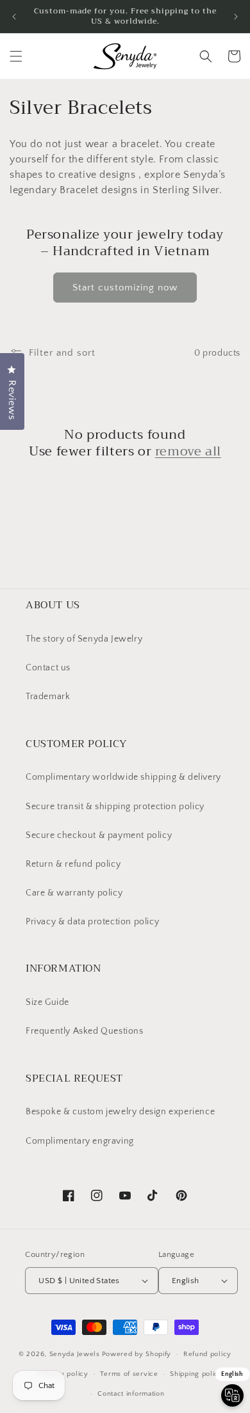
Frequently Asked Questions (85, 1031)
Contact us (48, 668)
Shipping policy (196, 1374)
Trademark (48, 696)
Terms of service (129, 1374)
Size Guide (47, 1002)
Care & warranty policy (74, 893)
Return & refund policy (73, 864)
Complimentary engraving (80, 1141)
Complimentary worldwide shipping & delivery (123, 777)
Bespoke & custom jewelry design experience (120, 1112)
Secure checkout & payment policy (99, 835)
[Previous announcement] (14, 17)
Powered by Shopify (137, 1354)
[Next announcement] (236, 17)
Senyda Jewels (74, 1354)
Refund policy (207, 1354)
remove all (188, 451)
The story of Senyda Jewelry (84, 639)
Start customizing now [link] (125, 287)
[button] (16, 56)
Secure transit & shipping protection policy (115, 806)
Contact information (130, 1394)
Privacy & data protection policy (92, 922)
